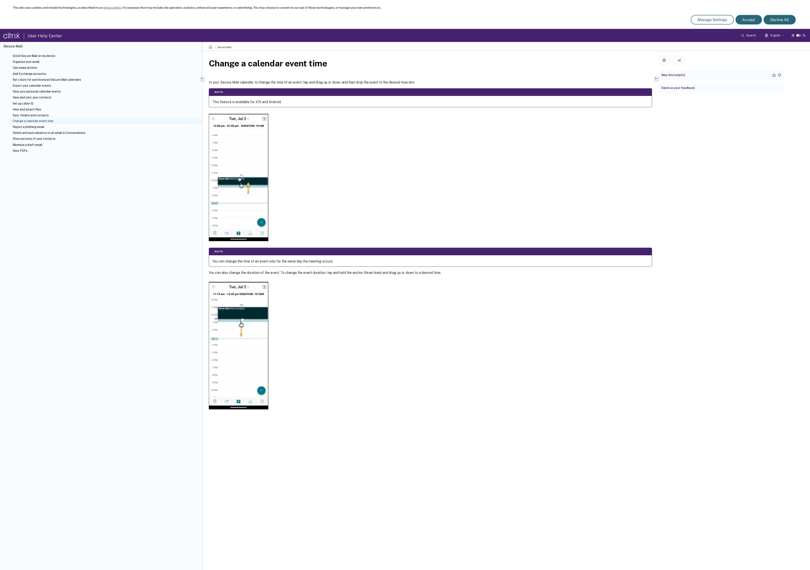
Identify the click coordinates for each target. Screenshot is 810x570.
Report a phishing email (28, 127)
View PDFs (20, 150)
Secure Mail (224, 47)
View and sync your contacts (32, 97)
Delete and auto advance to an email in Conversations (49, 132)
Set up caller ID (23, 103)
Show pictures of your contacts (34, 138)
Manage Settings (712, 19)
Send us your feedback (678, 88)
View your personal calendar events (37, 91)
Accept (748, 19)
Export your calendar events (32, 85)
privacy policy (112, 7)
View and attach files (27, 109)
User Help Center (45, 35)
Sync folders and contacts (31, 115)
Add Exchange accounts (29, 73)
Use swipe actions (25, 67)
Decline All (779, 19)
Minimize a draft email (27, 145)
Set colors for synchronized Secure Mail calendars (47, 79)
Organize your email (26, 61)
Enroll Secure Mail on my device (34, 56)
